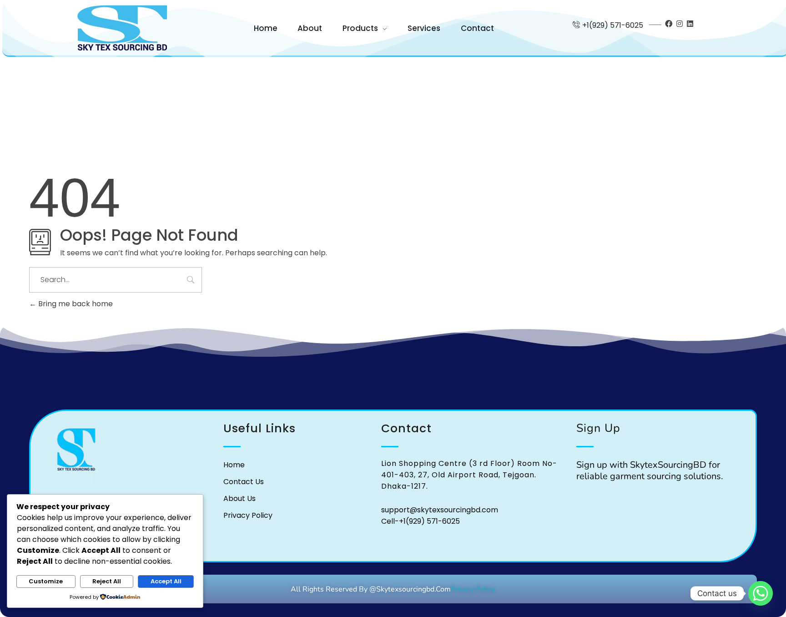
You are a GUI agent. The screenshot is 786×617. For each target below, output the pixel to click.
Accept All (166, 581)
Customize (46, 581)
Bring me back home (74, 303)
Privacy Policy (473, 589)
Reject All (106, 581)
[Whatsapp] (760, 593)
